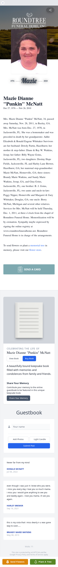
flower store (35, 249)
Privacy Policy (21, 554)
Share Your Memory (18, 398)
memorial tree (37, 245)
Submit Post (29, 445)
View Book (14, 358)
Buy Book (29, 358)
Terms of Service (36, 554)
